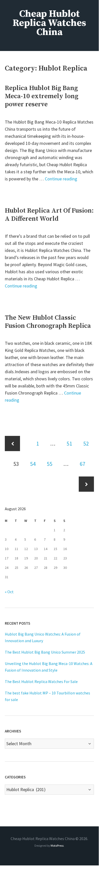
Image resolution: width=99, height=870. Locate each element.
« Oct (9, 591)
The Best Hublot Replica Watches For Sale (41, 681)
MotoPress (57, 845)
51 (69, 443)
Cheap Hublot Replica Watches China (49, 23)
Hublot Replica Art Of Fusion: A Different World (49, 215)
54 (33, 463)
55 (49, 463)
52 (86, 443)
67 (82, 463)
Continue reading (61, 179)
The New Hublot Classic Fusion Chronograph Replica (48, 322)
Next (86, 484)
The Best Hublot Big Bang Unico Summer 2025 (45, 652)
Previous (12, 443)
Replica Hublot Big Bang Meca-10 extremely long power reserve (41, 96)
